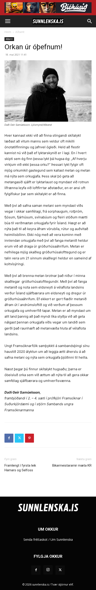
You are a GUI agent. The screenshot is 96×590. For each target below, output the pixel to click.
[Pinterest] (29, 438)
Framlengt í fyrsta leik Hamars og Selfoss (20, 467)
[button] (7, 21)
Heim (7, 32)
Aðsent (19, 32)
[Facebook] (8, 438)
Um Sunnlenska (61, 539)
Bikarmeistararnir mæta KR (72, 465)
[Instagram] (48, 569)
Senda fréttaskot (35, 539)
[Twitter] (19, 438)
